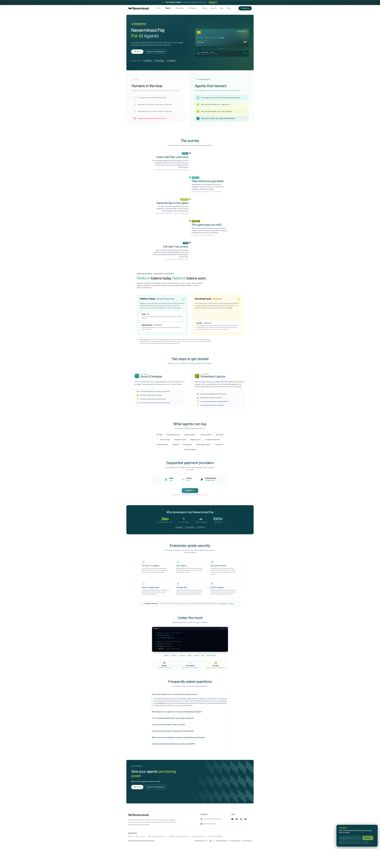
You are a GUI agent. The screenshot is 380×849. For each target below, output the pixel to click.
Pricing (204, 8)
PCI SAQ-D (172, 60)
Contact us (245, 8)
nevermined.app (209, 824)
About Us (213, 8)
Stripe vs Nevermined (198, 836)
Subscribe (367, 838)
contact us (231, 603)
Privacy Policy (235, 841)
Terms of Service (221, 841)
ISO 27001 (148, 60)
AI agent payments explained (178, 836)
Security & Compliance (215, 836)
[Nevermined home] (138, 8)
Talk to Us (137, 52)
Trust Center (222, 603)
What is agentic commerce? (157, 836)
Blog (228, 8)
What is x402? (140, 836)
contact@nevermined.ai (212, 819)
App (222, 8)
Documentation (200, 841)
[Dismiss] (375, 827)
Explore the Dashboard (156, 52)
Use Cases (179, 8)
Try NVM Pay (189, 490)
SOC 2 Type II (160, 60)
